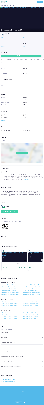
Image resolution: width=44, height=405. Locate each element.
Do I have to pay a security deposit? (8, 361)
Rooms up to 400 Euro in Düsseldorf (9, 303)
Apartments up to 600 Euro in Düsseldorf (31, 292)
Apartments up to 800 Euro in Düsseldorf (10, 294)
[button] (3, 257)
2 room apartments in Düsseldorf (29, 288)
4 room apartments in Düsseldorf (29, 290)
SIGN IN (40, 1)
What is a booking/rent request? (7, 347)
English (17, 402)
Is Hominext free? (4, 332)
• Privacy (22, 394)
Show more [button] (3, 120)
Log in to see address (22, 153)
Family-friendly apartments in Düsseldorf (31, 286)
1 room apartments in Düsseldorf (9, 288)
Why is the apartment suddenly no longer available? (11, 366)
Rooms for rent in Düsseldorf (8, 301)
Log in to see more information (9, 211)
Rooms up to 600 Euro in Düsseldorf (30, 303)
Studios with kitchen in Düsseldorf (30, 312)
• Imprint (22, 397)
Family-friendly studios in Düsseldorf (30, 314)
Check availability (21, 56)
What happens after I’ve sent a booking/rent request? (12, 356)
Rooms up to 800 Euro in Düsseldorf (9, 305)
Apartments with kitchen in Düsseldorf (31, 284)
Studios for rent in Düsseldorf (8, 312)
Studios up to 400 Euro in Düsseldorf (9, 316)
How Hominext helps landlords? (9, 379)
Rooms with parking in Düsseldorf (30, 301)
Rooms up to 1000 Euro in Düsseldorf (30, 305)
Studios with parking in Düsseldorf (9, 314)
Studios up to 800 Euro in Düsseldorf (9, 318)
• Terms (22, 391)
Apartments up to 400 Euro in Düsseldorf (10, 292)
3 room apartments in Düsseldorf (9, 290)
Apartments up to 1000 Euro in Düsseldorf (31, 294)
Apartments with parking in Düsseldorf (10, 286)
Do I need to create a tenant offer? (8, 342)
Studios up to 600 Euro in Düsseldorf (30, 316)
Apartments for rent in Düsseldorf (9, 284)
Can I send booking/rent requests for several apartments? (12, 351)
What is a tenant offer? (5, 337)
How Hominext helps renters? (9, 381)
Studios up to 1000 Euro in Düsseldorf (30, 318)
